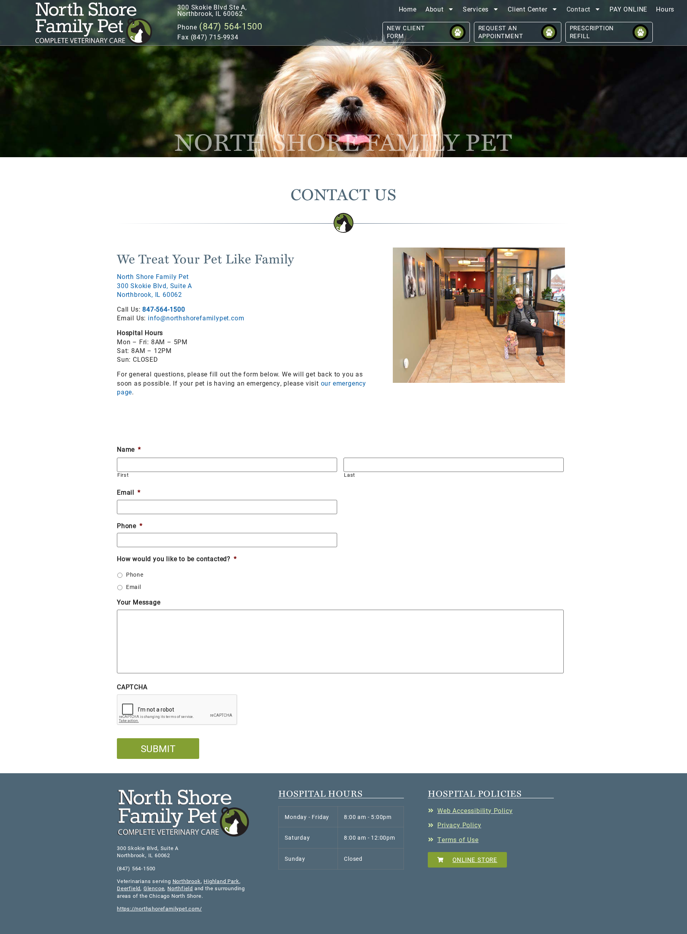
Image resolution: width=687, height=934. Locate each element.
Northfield (180, 888)
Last (349, 475)
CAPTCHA (132, 687)
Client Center (527, 9)
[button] (93, 23)
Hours (665, 9)
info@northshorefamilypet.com (195, 318)
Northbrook (187, 881)
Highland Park (221, 881)
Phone (130, 526)
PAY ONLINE (628, 9)
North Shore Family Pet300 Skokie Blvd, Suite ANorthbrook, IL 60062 (154, 285)
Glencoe (154, 888)
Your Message (139, 602)
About (434, 9)
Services (476, 9)
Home (408, 9)
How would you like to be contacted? (177, 559)
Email (129, 492)
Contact (579, 9)
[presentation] (177, 709)
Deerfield (128, 888)
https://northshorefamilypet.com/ (159, 908)
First (122, 475)
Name (129, 449)
